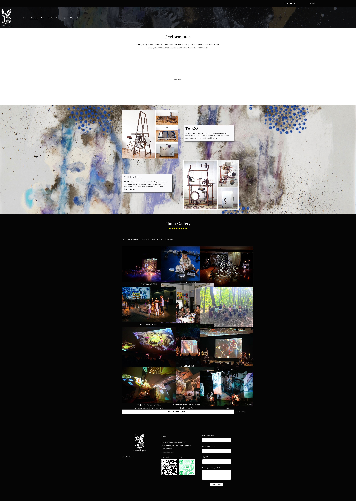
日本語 (312, 3)
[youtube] (291, 3)
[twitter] (126, 456)
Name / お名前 (208, 436)
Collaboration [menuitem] (132, 239)
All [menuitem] (123, 239)
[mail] (294, 3)
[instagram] (288, 3)
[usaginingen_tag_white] (139, 434)
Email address (208, 446)
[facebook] (284, 3)
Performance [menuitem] (157, 239)
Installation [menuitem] (145, 239)
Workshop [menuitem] (169, 239)
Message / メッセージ (211, 468)
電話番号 (205, 457)
